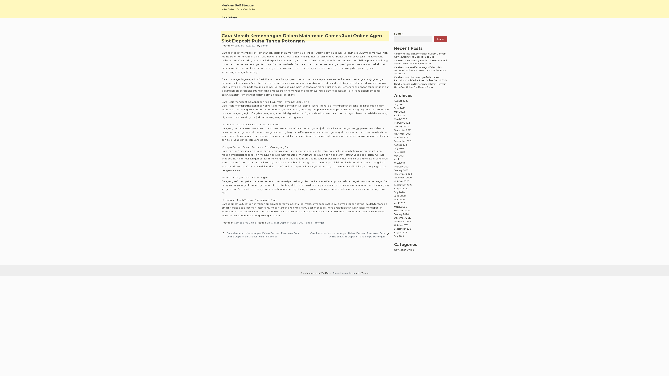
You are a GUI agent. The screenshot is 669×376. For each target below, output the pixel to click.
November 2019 (402, 221)
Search (398, 33)
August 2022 (401, 101)
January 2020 (401, 214)
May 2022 (399, 112)
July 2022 (399, 104)
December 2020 (403, 174)
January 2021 (401, 170)
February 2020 (402, 210)
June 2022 (400, 108)
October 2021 (401, 137)
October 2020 (401, 181)
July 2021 (399, 148)
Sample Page (229, 17)
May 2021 (399, 155)
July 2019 (399, 236)
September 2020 (403, 185)
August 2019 (400, 232)
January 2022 (401, 126)
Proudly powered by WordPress (316, 273)
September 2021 (403, 141)
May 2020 (399, 199)
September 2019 (403, 229)
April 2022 (399, 115)
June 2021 (399, 152)
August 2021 (400, 144)
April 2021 (399, 159)
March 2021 (400, 163)
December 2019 (402, 218)
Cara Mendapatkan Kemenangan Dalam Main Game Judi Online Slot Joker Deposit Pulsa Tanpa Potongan (420, 70)
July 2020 (399, 192)
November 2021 (402, 133)
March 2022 (400, 119)
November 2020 (403, 177)
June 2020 (400, 196)
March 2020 (400, 207)
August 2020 (401, 188)
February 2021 (401, 166)
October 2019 (401, 225)
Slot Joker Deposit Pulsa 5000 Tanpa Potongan (296, 222)
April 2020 (399, 203)
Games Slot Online (245, 222)
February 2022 (402, 123)
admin (264, 45)
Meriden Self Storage (238, 5)
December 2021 (402, 130)
